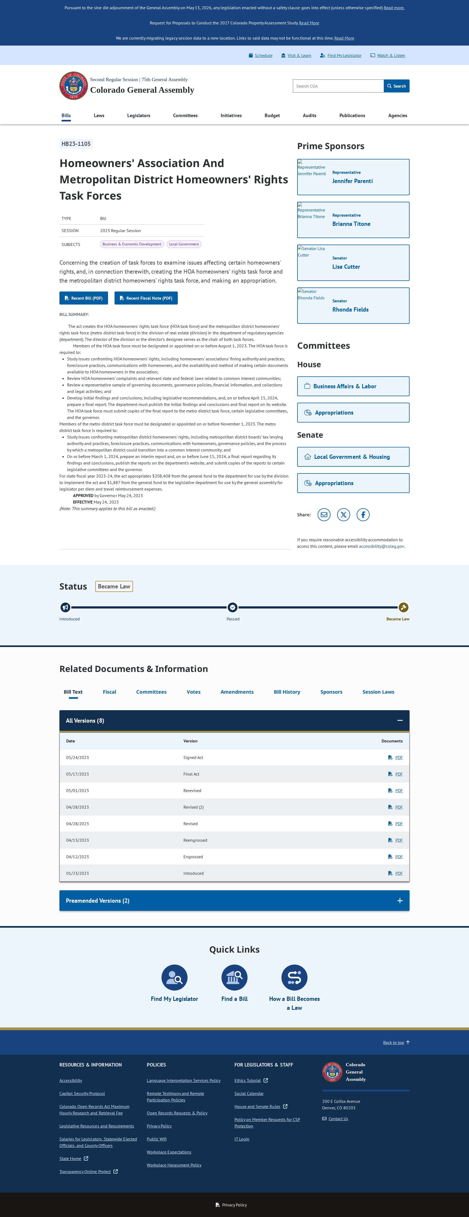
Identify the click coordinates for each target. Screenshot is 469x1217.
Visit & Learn (299, 55)
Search (399, 86)
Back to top (393, 1042)
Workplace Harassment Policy (174, 1165)
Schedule (263, 55)
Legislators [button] (138, 115)
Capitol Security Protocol (82, 1093)
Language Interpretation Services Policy (183, 1080)
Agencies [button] (397, 115)
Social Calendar (249, 1093)
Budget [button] (272, 115)
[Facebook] (363, 514)
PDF (399, 757)
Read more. (394, 7)
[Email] (324, 514)
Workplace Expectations (169, 1152)
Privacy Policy (159, 1126)
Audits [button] (309, 115)
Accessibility (70, 1080)
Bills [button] (66, 115)
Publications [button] (352, 115)
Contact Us (338, 1118)
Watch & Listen (391, 55)
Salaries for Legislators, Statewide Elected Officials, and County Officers (98, 1142)
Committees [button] (185, 115)
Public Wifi (156, 1139)
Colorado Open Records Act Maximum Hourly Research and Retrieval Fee (94, 1110)
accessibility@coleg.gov (381, 546)
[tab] (73, 693)
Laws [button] (99, 115)
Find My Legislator (344, 55)
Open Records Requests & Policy (177, 1113)
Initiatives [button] (231, 115)
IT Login (241, 1139)
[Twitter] (343, 514)
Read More (309, 22)
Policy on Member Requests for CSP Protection (267, 1123)
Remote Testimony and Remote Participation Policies (175, 1097)
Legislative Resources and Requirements (96, 1126)
